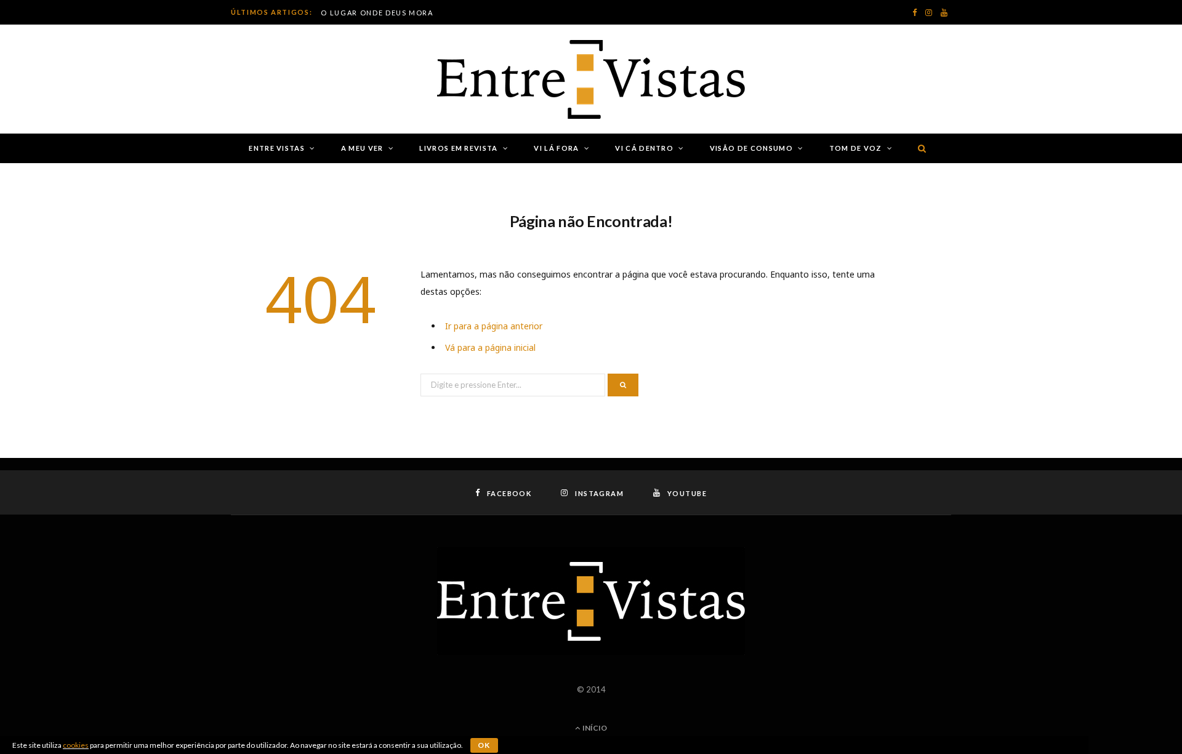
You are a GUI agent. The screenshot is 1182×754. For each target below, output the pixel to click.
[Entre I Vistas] (591, 79)
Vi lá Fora (556, 148)
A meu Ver (362, 148)
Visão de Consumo (751, 148)
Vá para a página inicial (490, 347)
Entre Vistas (277, 148)
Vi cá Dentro (644, 148)
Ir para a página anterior (493, 326)
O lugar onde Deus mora (377, 13)
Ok (484, 745)
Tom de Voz (855, 148)
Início (594, 727)
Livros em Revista (458, 148)
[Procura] (919, 148)
